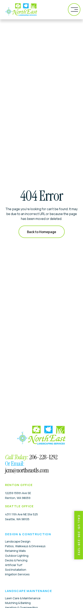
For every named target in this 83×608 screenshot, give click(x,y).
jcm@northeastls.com (27, 470)
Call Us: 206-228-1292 (79, 535)
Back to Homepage (41, 232)
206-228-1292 (43, 457)
